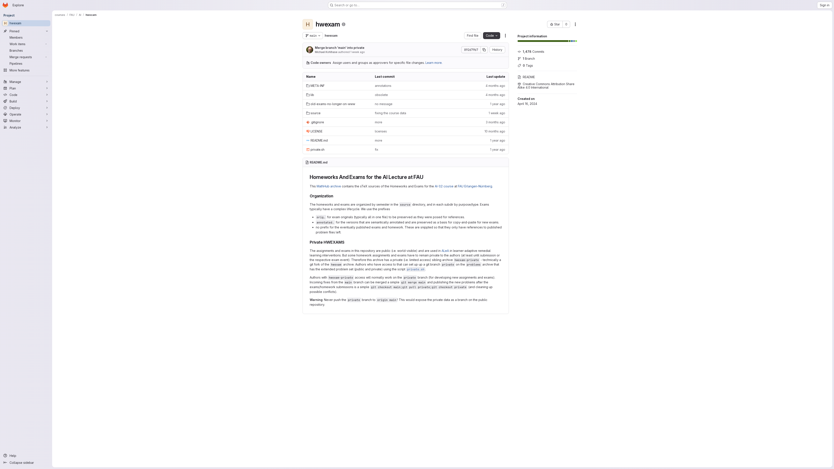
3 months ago (495, 122)
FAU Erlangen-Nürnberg (475, 186)
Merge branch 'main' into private (339, 48)
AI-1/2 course (444, 186)
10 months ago (495, 131)
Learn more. (433, 62)
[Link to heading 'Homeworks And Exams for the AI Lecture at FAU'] (426, 177)
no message (383, 104)
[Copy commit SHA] (484, 49)
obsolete (381, 95)
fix (376, 149)
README (529, 77)
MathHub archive (329, 186)
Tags (528, 65)
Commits (533, 51)
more (378, 122)
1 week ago (357, 52)
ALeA (445, 251)
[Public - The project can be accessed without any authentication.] (343, 24)
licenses (381, 131)
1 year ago (497, 104)
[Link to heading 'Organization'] (335, 196)
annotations (383, 86)
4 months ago (495, 86)
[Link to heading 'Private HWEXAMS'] (346, 242)
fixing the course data (390, 113)
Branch (529, 58)
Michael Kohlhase (326, 52)
